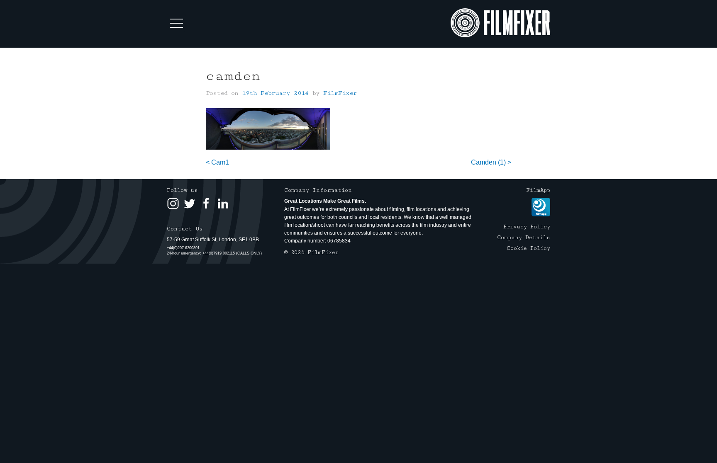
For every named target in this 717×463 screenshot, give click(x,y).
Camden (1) (488, 162)
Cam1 (220, 162)
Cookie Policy (528, 248)
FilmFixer (340, 93)
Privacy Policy (526, 226)
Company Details (523, 237)
